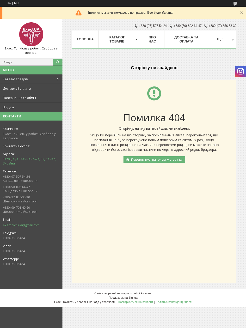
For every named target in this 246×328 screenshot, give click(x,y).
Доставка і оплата (17, 88)
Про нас (152, 39)
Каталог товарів (15, 79)
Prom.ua (146, 293)
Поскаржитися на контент (135, 302)
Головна (85, 39)
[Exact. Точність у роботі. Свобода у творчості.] (31, 34)
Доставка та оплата (186, 39)
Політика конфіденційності (173, 302)
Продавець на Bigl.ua (123, 297)
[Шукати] (57, 62)
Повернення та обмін (19, 98)
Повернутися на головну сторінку (157, 159)
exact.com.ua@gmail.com (21, 225)
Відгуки (8, 107)
